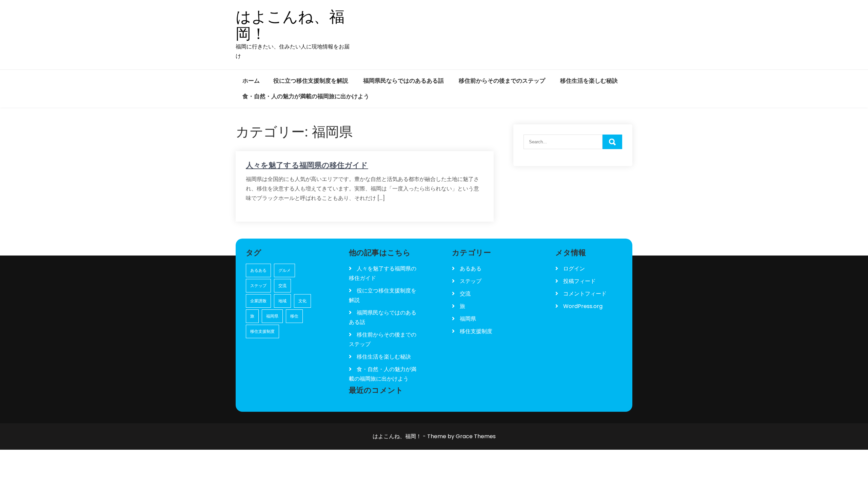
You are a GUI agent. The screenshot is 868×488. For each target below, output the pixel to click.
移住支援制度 (262, 331)
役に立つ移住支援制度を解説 (310, 81)
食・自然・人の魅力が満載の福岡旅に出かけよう (305, 96)
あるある (258, 270)
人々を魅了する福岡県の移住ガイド (307, 165)
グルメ (284, 270)
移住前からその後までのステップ (502, 81)
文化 (302, 301)
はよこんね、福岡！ (290, 25)
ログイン (574, 268)
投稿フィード (579, 281)
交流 (282, 285)
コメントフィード (585, 294)
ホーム (251, 81)
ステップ (258, 285)
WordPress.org (583, 306)
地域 (282, 301)
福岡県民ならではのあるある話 (403, 81)
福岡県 (272, 316)
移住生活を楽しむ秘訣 (589, 81)
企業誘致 (258, 301)
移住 (294, 316)
